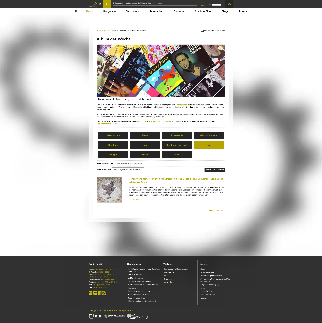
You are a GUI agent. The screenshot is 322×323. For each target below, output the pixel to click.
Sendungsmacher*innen (108, 123)
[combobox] (170, 163)
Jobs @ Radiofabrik (136, 298)
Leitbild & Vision (135, 274)
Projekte (132, 288)
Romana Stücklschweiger (161, 121)
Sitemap (168, 279)
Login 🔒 (168, 282)
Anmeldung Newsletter (211, 275)
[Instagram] (104, 293)
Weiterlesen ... (135, 199)
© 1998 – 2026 (103, 272)
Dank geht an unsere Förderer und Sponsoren (111, 310)
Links (202, 288)
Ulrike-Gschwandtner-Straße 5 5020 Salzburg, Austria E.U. (101, 275)
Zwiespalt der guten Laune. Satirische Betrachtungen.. (137, 3)
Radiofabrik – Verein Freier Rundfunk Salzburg (144, 270)
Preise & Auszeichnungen (139, 291)
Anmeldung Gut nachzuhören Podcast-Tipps (215, 280)
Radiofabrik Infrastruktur (138, 294)
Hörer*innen (181, 104)
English (203, 298)
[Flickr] (95, 293)
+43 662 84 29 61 (108, 279)
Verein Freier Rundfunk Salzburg (102, 269)
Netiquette (169, 272)
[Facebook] (100, 293)
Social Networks (207, 294)
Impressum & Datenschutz (176, 269)
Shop (202, 269)
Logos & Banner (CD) (209, 284)
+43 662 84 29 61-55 (109, 282)
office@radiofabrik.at (101, 285)
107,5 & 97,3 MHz (101, 287)
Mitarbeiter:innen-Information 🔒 (142, 301)
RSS (166, 275)
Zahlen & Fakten (135, 278)
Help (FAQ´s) (206, 291)
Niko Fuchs (141, 121)
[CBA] (91, 293)
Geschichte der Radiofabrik (139, 281)
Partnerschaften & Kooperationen (143, 284)
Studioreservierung (208, 272)
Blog (104, 30)
